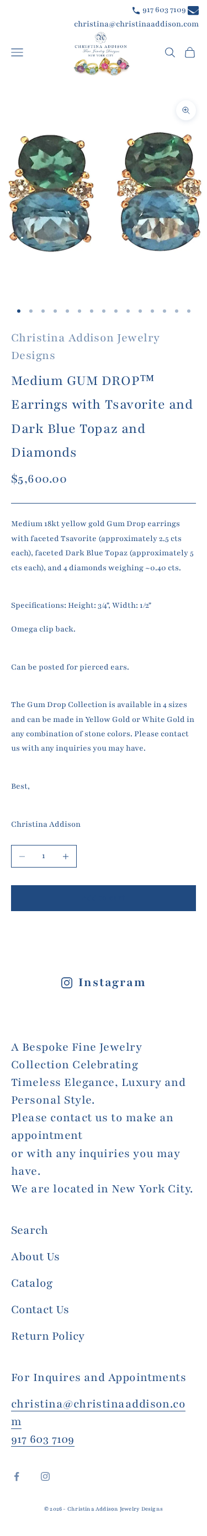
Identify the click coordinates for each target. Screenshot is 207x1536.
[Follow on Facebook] (16, 1476)
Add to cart (103, 898)
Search (29, 1230)
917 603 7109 (163, 9)
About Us (35, 1256)
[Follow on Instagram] (45, 1476)
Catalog (31, 1283)
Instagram (112, 983)
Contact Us (40, 1309)
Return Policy (47, 1336)
